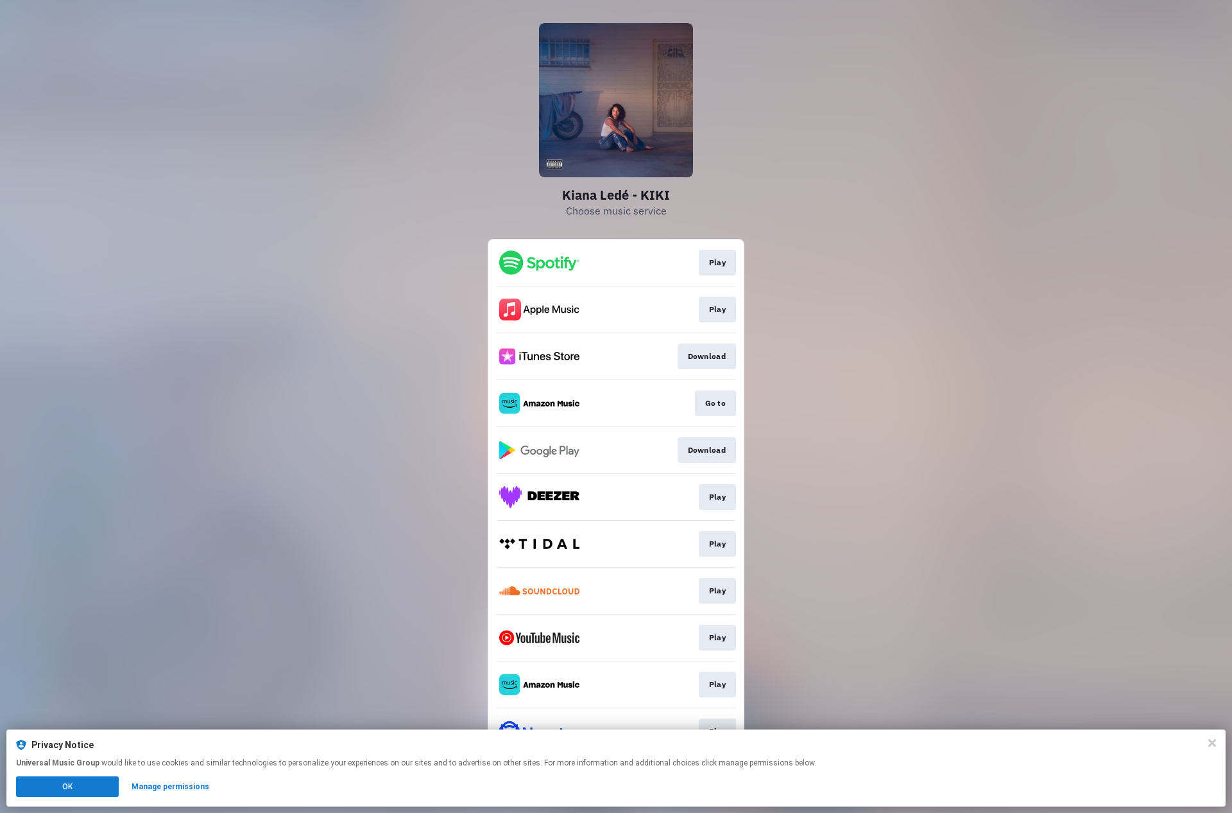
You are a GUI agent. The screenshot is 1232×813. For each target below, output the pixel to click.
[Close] (1212, 743)
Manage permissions (170, 786)
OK (67, 786)
